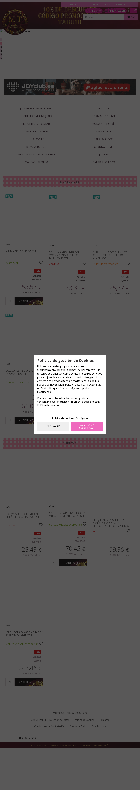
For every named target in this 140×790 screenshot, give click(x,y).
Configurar (82, 418)
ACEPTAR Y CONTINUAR (86, 426)
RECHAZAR (53, 426)
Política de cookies (63, 418)
